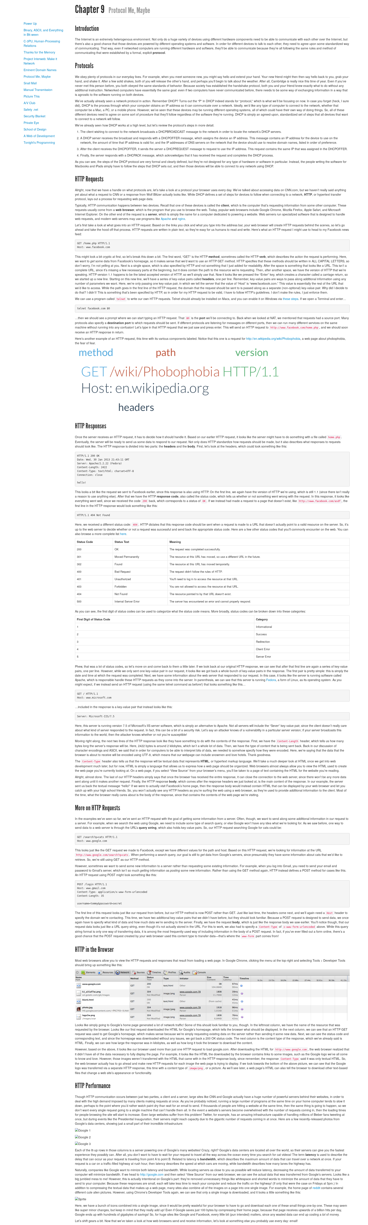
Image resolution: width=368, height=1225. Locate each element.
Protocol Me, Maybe (37, 76)
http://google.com (152, 1174)
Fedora (271, 680)
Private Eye (31, 122)
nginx (181, 219)
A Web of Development (39, 136)
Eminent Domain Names (40, 70)
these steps (290, 299)
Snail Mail (30, 83)
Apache (166, 219)
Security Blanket (34, 116)
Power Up (30, 23)
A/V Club (29, 103)
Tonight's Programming (39, 142)
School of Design (35, 129)
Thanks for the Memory (39, 52)
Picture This (32, 96)
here (123, 534)
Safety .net (31, 109)
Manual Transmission (38, 90)
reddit (316, 1188)
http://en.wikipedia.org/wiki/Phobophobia (273, 338)
